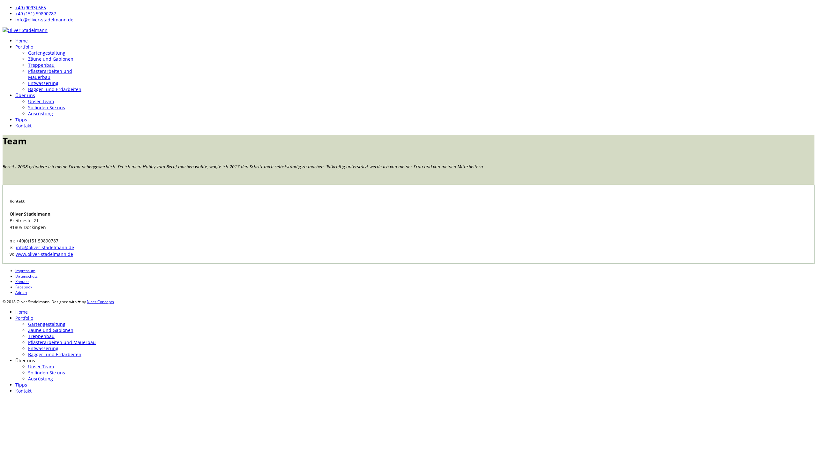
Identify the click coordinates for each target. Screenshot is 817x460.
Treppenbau (41, 65)
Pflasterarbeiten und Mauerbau (50, 74)
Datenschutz (26, 276)
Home (21, 41)
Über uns (25, 95)
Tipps (21, 120)
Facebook (23, 287)
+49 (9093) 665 (30, 7)
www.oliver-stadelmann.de (44, 254)
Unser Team (41, 101)
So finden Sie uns (46, 107)
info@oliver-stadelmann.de (44, 20)
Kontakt (23, 126)
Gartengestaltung (46, 53)
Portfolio (24, 47)
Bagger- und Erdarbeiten (54, 89)
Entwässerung (43, 83)
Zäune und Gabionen (50, 59)
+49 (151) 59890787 (35, 14)
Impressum (25, 270)
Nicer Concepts (100, 301)
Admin (21, 292)
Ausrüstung (40, 114)
